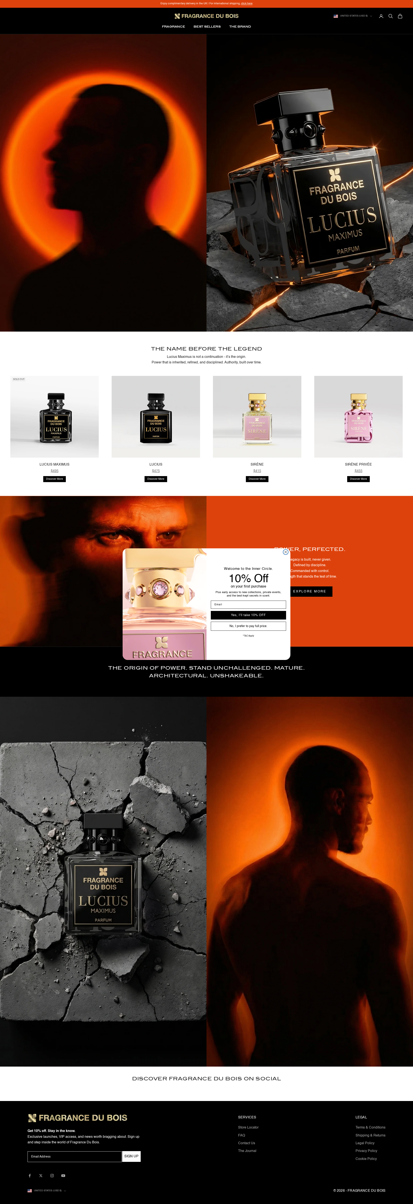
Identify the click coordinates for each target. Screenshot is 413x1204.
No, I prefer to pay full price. (248, 626)
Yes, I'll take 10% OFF (248, 615)
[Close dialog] (285, 552)
